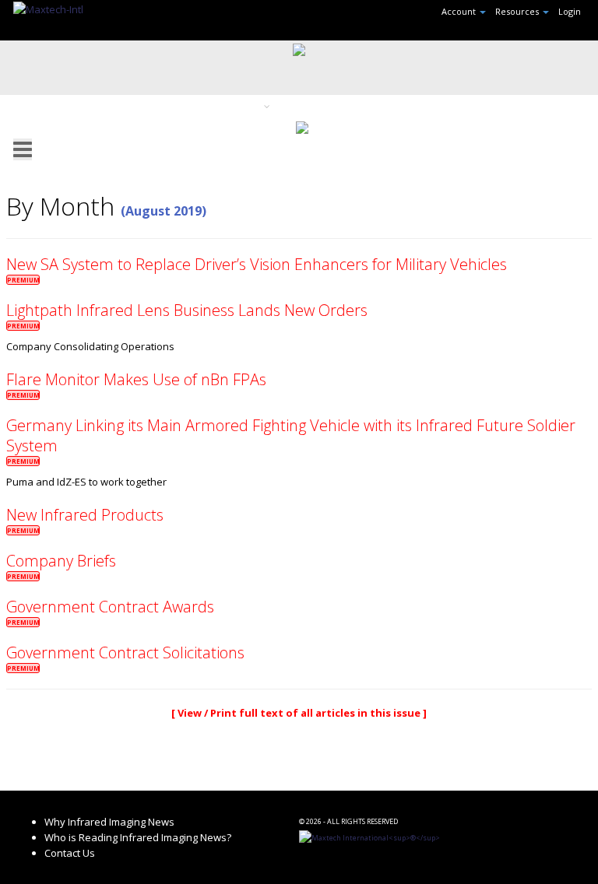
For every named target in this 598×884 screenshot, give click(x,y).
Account (459, 11)
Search (539, 106)
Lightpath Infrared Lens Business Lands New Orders (187, 310)
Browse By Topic (221, 106)
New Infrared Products (85, 514)
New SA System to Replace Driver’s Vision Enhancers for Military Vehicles (256, 264)
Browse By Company (450, 106)
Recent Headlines (118, 106)
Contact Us (69, 853)
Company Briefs (61, 560)
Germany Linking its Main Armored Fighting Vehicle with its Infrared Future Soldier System (290, 435)
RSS (318, 126)
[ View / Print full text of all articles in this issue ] (299, 713)
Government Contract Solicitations (125, 652)
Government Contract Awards (110, 606)
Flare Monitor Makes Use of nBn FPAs (136, 379)
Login (569, 11)
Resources (518, 11)
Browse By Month (337, 106)
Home (39, 106)
